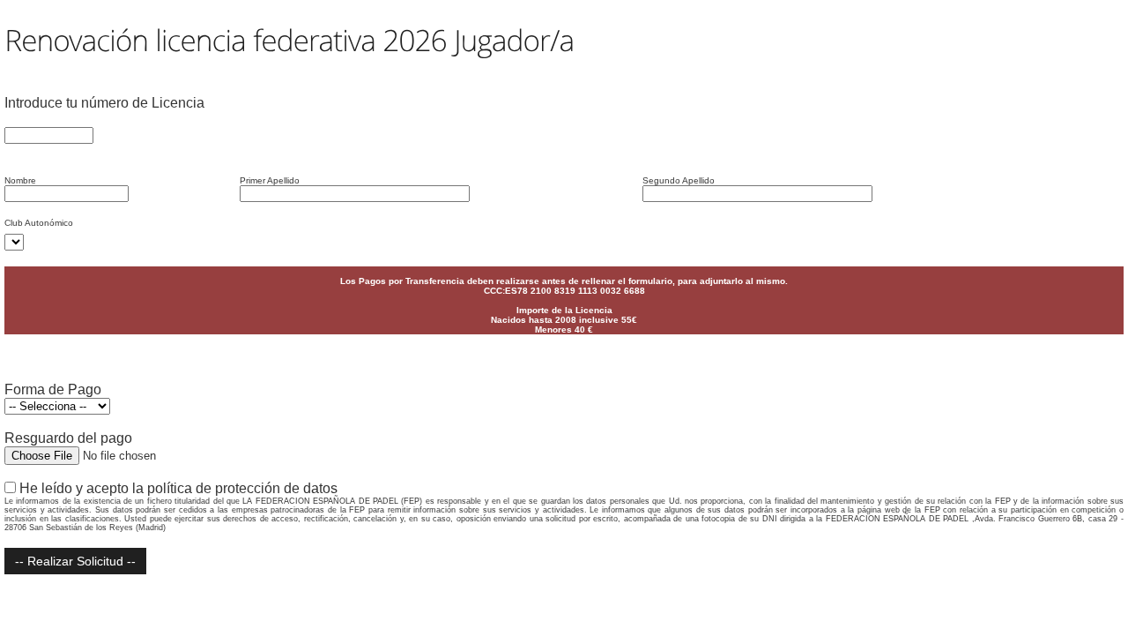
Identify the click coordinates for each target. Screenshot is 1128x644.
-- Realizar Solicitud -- (75, 561)
